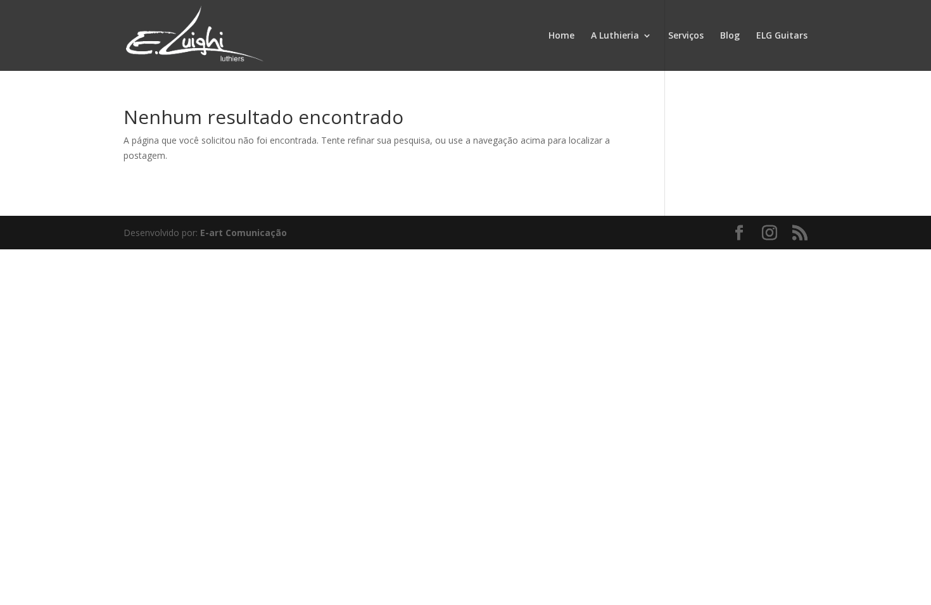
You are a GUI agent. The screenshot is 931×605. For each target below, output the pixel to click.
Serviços (686, 36)
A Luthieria (615, 36)
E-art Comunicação (243, 233)
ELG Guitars (782, 36)
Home (561, 36)
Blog (730, 36)
